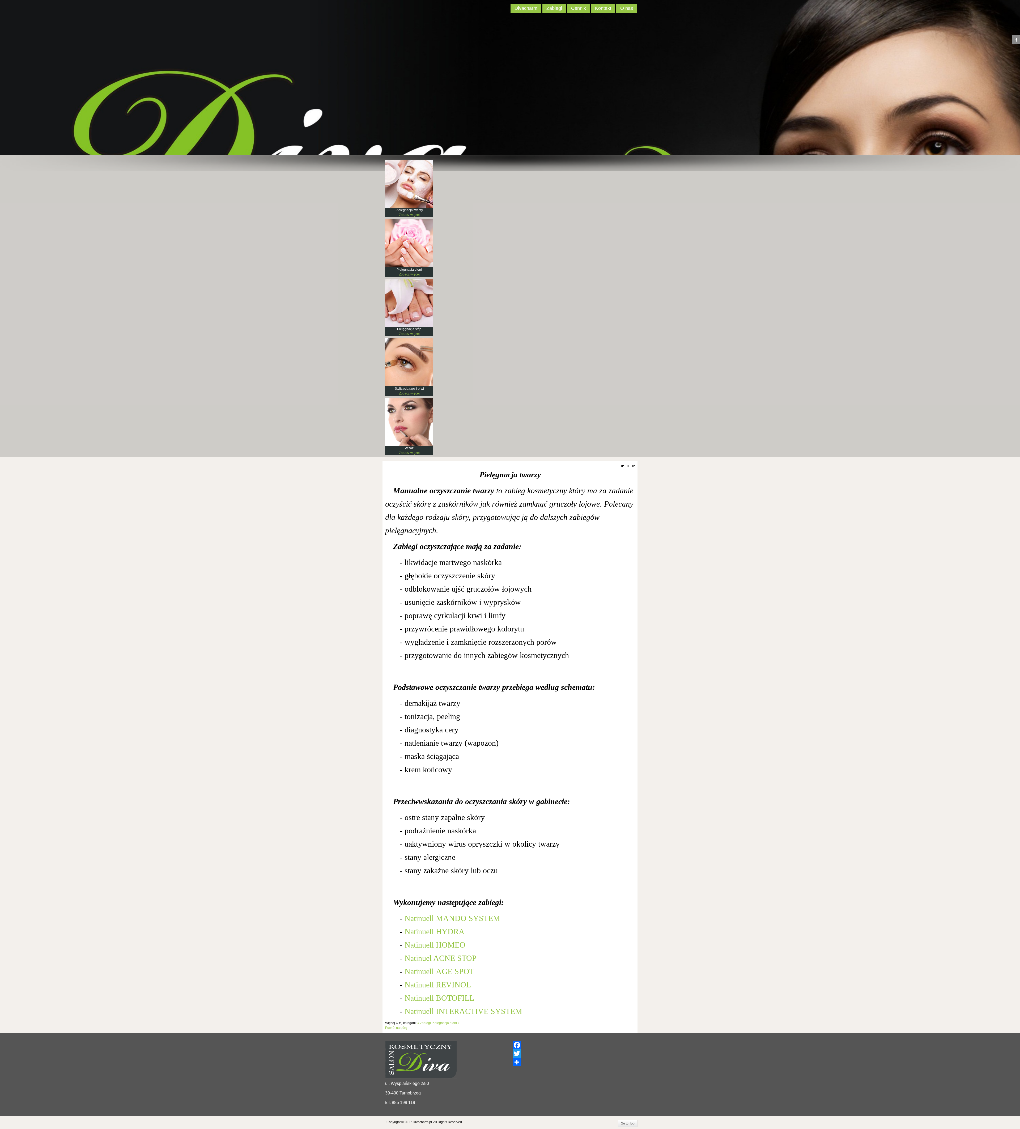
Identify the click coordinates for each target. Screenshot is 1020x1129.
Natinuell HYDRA (435, 931)
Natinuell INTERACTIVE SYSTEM (463, 1011)
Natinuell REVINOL (438, 984)
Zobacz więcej (409, 215)
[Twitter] (574, 1053)
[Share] (574, 1062)
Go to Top (628, 1123)
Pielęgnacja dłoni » (446, 1023)
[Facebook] (574, 1045)
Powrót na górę (396, 1028)
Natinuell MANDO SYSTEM (452, 918)
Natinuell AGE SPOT (439, 971)
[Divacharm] (405, 9)
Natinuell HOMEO (435, 944)
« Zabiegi (424, 1023)
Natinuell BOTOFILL (439, 998)
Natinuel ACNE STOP (441, 958)
